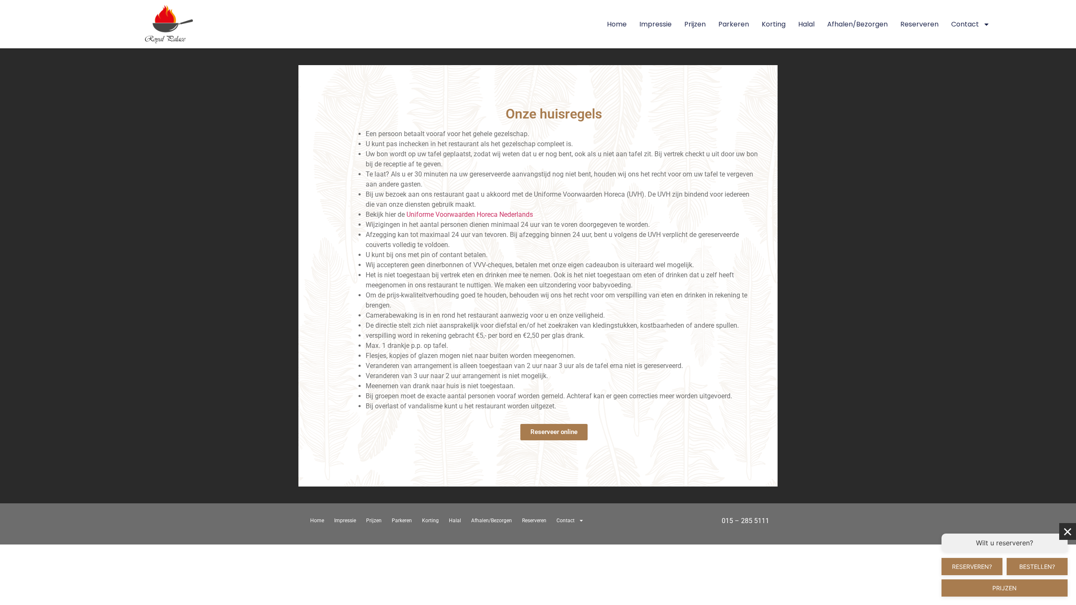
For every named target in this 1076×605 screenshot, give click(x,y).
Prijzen (695, 24)
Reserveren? (972, 566)
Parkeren (733, 24)
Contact (965, 24)
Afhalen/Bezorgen (857, 24)
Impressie (655, 24)
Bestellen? (1037, 566)
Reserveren (919, 24)
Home (617, 24)
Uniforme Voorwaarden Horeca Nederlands (469, 214)
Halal (806, 24)
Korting (774, 24)
